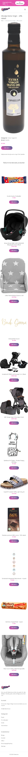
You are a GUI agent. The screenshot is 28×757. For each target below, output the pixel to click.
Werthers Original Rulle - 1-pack (14, 622)
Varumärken (4, 725)
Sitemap (3, 746)
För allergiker (4, 720)
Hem (2, 20)
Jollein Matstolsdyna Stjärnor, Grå (14, 295)
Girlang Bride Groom (14, 339)
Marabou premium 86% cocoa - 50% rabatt (14, 535)
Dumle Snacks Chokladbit (14, 196)
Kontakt (3, 738)
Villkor (2, 740)
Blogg (2, 735)
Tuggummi (14, 138)
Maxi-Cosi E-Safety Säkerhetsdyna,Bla (14, 668)
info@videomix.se (5, 708)
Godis (9, 138)
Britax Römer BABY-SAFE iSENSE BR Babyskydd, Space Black (14, 244)
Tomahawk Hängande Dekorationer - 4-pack (14, 578)
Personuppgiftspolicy (6, 743)
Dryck (2, 717)
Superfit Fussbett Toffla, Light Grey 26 (14, 492)
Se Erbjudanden (20, 3)
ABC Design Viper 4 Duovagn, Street (14, 417)
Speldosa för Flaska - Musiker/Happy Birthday (14, 461)
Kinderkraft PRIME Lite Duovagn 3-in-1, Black (14, 374)
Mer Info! (6, 148)
